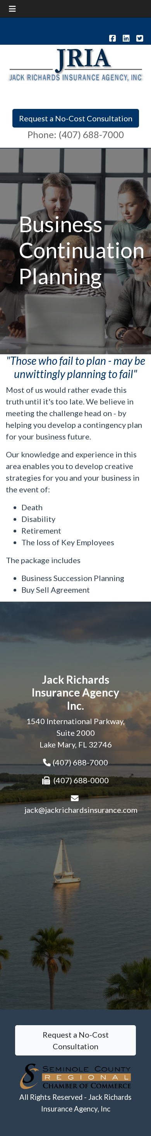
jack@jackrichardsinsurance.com (80, 809)
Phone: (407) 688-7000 (75, 134)
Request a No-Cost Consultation (75, 118)
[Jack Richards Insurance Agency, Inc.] (75, 64)
